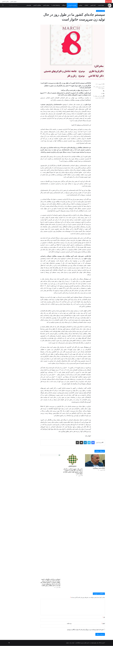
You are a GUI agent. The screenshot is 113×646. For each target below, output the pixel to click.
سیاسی (80, 5)
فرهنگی (64, 5)
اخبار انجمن (93, 5)
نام (104, 617)
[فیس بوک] (93, 442)
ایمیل (103, 623)
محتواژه (67, 642)
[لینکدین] (85, 442)
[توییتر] (89, 442)
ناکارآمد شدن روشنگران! (99, 468)
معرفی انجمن (13, 1)
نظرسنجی (28, 5)
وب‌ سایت (69, 623)
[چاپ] (77, 442)
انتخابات (86, 5)
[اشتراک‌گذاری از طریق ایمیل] (81, 442)
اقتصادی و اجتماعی (72, 5)
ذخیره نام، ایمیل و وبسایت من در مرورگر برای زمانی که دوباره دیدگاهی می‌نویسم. (85, 629)
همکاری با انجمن (37, 5)
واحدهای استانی (56, 5)
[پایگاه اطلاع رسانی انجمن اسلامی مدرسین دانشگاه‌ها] (109, 5)
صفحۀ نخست (101, 5)
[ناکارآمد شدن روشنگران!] (95, 460)
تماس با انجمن (5, 1)
